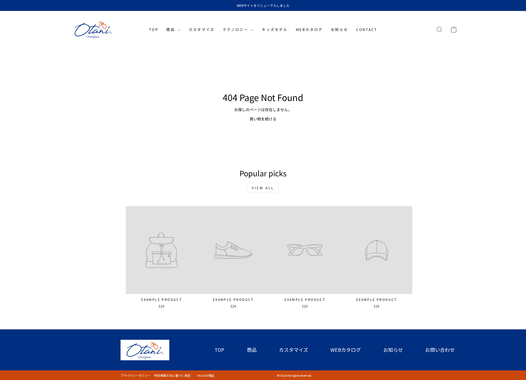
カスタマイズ (202, 29)
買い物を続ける (263, 119)
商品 (171, 29)
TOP (153, 29)
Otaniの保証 (204, 375)
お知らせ (339, 29)
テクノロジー (236, 29)
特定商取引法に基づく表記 (173, 375)
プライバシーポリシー (137, 375)
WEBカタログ (309, 29)
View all (263, 187)
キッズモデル (275, 29)
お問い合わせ (440, 349)
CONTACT (366, 29)
